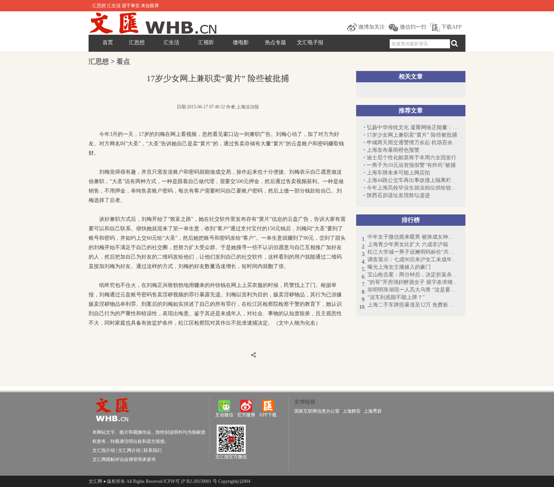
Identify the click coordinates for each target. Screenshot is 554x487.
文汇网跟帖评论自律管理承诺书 (124, 459)
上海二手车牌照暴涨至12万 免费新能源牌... (412, 305)
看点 (123, 61)
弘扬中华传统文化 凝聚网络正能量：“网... (412, 127)
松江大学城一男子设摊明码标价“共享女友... (412, 252)
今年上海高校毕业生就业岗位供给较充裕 (412, 188)
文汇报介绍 (103, 450)
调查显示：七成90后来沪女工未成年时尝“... (412, 259)
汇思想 (137, 42)
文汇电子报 (310, 42)
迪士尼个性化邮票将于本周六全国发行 (411, 157)
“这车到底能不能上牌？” (396, 297)
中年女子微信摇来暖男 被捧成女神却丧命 (412, 237)
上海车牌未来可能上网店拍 (398, 173)
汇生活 (171, 42)
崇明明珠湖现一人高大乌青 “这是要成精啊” (412, 290)
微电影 (241, 42)
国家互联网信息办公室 (317, 411)
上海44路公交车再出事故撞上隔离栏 (409, 180)
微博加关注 (371, 27)
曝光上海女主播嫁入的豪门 (399, 267)
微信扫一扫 (412, 27)
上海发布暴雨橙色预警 (393, 150)
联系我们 (153, 450)
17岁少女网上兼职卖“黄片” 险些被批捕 (412, 135)
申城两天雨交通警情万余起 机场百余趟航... (412, 142)
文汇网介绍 (129, 450)
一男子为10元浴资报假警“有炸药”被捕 (411, 165)
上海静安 (352, 411)
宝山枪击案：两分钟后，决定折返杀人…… (412, 274)
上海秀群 (373, 411)
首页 (108, 42)
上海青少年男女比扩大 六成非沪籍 (407, 244)
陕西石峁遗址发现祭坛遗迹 (398, 195)
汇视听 (206, 42)
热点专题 (275, 42)
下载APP (451, 27)
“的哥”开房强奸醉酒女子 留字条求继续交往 (412, 282)
